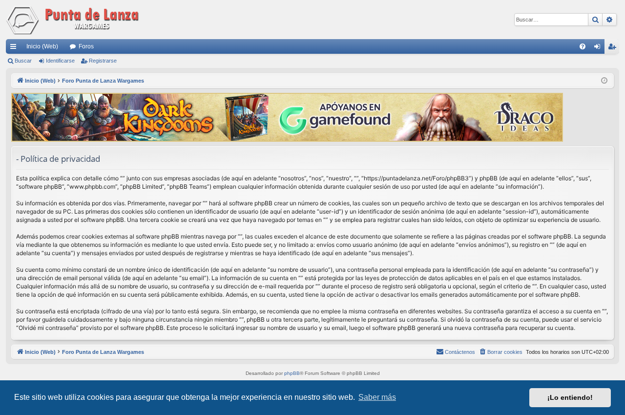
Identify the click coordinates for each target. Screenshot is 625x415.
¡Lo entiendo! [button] (570, 397)
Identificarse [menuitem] (599, 48)
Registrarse (103, 61)
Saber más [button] (377, 397)
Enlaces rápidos (15, 48)
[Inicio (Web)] (74, 19)
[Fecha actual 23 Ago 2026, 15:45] (604, 81)
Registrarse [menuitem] (613, 48)
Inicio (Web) (42, 46)
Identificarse (60, 61)
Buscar (23, 61)
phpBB (292, 373)
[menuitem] (582, 46)
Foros (86, 46)
